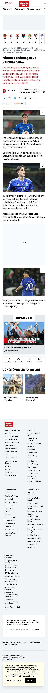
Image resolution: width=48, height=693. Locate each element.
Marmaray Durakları (35, 541)
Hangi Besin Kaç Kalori (33, 520)
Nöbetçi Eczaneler (34, 443)
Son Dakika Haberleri (12, 430)
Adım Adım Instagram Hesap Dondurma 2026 (11, 594)
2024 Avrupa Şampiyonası (27, 48)
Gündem (7, 9)
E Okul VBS (31, 450)
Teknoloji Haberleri (12, 458)
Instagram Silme (34, 481)
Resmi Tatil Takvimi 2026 (12, 608)
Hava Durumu (32, 464)
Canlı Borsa (32, 430)
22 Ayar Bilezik (10, 521)
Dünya (30, 9)
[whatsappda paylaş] (20, 98)
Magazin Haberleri (12, 442)
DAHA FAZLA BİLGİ (14, 681)
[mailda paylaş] (25, 98)
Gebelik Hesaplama (12, 576)
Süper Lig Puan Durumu (10, 534)
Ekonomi (19, 9)
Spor (38, 9)
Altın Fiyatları (9, 466)
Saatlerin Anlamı (11, 496)
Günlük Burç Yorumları (32, 457)
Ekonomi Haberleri (11, 436)
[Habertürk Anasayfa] (24, 3)
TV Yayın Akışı (32, 473)
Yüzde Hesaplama (12, 584)
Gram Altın (9, 505)
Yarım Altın (9, 511)
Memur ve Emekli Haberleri (11, 462)
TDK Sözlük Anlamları (31, 494)
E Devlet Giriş (32, 453)
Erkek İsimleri (32, 544)
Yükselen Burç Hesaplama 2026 (11, 580)
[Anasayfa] (9, 424)
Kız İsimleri (31, 547)
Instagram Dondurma (31, 477)
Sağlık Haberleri (11, 452)
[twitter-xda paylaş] (10, 98)
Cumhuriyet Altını (11, 517)
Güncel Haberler (11, 439)
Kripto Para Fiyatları (12, 475)
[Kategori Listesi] (45, 3)
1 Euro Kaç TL (9, 527)
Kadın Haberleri (10, 455)
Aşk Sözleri (9, 499)
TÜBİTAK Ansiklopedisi (32, 515)
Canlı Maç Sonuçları (13, 530)
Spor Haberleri (10, 445)
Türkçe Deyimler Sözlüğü (11, 562)
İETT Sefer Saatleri (11, 573)
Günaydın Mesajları (12, 502)
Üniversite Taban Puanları (33, 499)
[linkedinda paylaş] (15, 98)
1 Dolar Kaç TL (10, 524)
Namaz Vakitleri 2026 (33, 434)
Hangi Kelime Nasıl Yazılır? (34, 531)
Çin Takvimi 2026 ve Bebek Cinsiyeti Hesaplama (12, 568)
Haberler (6, 48)
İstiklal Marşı (32, 447)
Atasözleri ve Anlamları (9, 556)
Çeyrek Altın (9, 508)
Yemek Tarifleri (10, 490)
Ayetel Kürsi (9, 493)
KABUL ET (30, 681)
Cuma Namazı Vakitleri (33, 439)
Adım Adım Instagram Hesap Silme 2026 (11, 602)
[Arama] (3, 3)
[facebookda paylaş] (5, 98)
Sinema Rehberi (33, 470)
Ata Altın (8, 514)
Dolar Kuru (9, 469)
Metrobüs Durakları (34, 538)
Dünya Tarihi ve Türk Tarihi (35, 507)
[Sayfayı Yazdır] (30, 98)
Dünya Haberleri (11, 449)
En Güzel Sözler (33, 535)
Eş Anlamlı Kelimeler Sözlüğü (35, 526)
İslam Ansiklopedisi (34, 511)
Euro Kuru (8, 472)
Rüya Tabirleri (32, 503)
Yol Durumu (31, 467)
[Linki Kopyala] (35, 98)
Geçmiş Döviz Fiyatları (10, 588)
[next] (44, 388)
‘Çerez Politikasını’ (30, 674)
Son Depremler (33, 461)
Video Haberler (33, 490)
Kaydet (35, 629)
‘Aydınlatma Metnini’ (13, 676)
